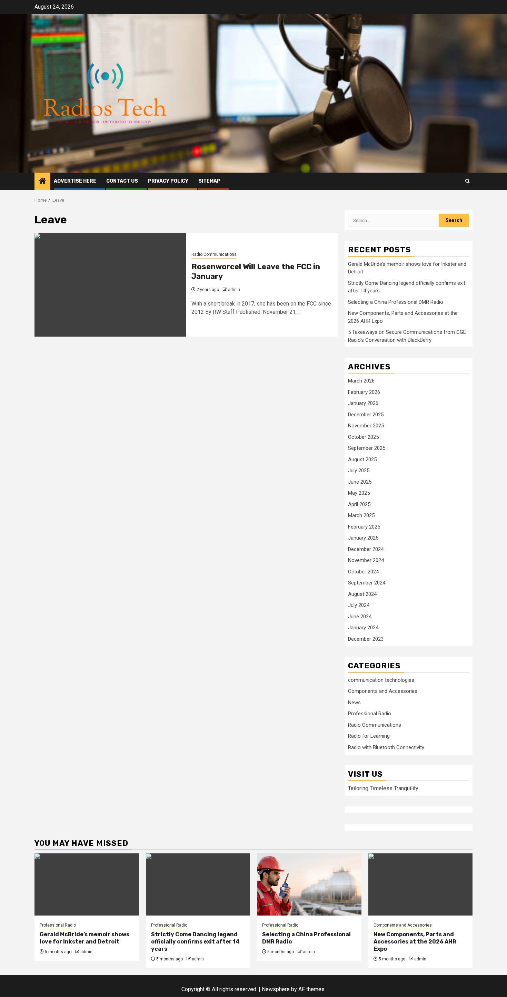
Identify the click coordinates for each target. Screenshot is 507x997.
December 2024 (366, 549)
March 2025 (361, 515)
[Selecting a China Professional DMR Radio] (309, 884)
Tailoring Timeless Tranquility (383, 788)
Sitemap (209, 181)
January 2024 (363, 628)
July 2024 (358, 605)
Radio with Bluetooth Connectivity (386, 747)
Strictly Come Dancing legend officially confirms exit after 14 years (195, 941)
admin (234, 289)
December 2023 (366, 639)
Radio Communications (214, 254)
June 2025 (359, 482)
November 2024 (366, 560)
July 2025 (358, 470)
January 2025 (363, 538)
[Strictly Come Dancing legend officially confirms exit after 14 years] (198, 884)
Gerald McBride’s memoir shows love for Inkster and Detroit (84, 938)
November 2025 (366, 426)
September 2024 (366, 583)
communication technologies (381, 680)
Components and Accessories (382, 691)
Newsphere (276, 989)
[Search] (467, 181)
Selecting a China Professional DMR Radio (395, 302)
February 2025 (364, 527)
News (354, 702)
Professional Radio (369, 713)
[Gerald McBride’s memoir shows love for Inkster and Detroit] (86, 884)
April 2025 (359, 504)
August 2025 (362, 459)
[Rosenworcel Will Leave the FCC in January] (110, 285)
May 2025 (359, 493)
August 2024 (362, 594)
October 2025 (363, 437)
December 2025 (366, 415)
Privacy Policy (168, 181)
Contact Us (122, 181)
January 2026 (363, 403)
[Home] (42, 181)
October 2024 (363, 572)
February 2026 (364, 392)
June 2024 (359, 616)
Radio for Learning (369, 736)
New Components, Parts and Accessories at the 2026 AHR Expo (415, 941)
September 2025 (366, 448)
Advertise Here (75, 181)
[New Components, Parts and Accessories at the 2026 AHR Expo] (420, 884)
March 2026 (361, 381)
